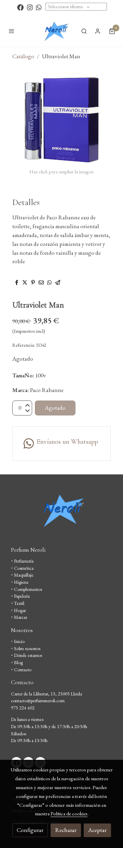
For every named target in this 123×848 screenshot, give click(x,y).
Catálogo (23, 56)
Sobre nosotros (27, 648)
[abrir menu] (11, 31)
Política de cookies (69, 813)
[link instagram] (30, 7)
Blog (18, 662)
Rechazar (66, 830)
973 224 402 (23, 708)
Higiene (21, 582)
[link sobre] (61, 514)
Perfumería (23, 561)
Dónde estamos (28, 655)
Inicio (19, 641)
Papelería (22, 596)
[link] (56, 31)
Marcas (20, 617)
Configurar (30, 830)
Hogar (20, 610)
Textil (19, 603)
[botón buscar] (84, 31)
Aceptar (97, 830)
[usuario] (98, 31)
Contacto (22, 669)
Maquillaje (23, 575)
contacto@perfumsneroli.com (38, 700)
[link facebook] (20, 7)
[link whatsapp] (39, 7)
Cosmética (23, 568)
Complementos (28, 589)
